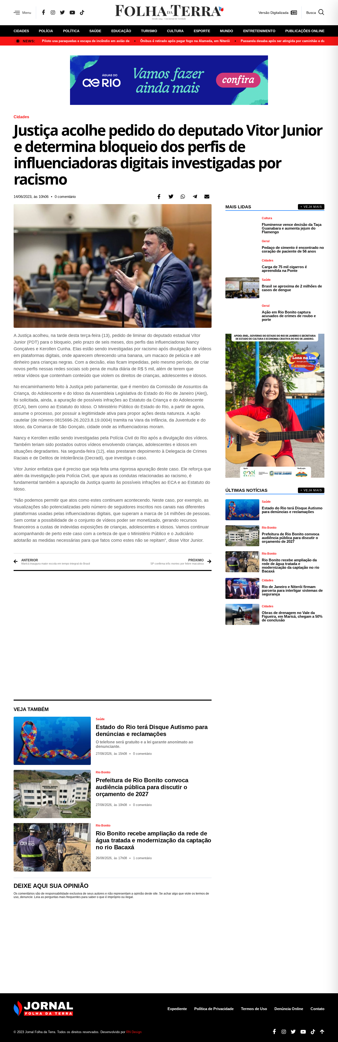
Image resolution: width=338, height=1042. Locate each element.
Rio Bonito (103, 772)
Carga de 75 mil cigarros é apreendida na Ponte (284, 269)
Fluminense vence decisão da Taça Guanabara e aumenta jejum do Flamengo (291, 228)
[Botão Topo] (320, 1031)
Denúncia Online (288, 1009)
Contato (317, 1009)
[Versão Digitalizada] (293, 12)
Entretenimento (259, 31)
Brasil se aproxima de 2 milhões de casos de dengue (292, 288)
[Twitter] (62, 12)
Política (71, 31)
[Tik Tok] (82, 12)
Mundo (226, 31)
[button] (159, 196)
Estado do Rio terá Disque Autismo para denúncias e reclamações (151, 730)
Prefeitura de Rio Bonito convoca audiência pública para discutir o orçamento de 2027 (142, 787)
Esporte (202, 31)
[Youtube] (301, 1031)
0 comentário (65, 196)
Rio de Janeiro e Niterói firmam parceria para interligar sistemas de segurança (292, 590)
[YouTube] (72, 12)
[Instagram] (53, 12)
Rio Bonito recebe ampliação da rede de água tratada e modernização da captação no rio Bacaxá (153, 840)
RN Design (134, 1032)
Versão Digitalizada (274, 13)
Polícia (46, 31)
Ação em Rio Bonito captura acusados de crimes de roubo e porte (289, 316)
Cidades (21, 31)
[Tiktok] (311, 1031)
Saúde (95, 31)
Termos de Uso (254, 1009)
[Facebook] (43, 13)
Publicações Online (304, 31)
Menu (26, 13)
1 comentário (142, 858)
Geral (265, 241)
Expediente (177, 1009)
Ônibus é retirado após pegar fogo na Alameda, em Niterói (185, 41)
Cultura (175, 31)
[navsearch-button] (312, 12)
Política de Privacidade (214, 1009)
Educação (121, 31)
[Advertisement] (113, 635)
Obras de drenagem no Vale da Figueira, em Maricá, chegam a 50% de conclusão (292, 616)
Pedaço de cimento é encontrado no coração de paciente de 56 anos (293, 249)
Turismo (149, 31)
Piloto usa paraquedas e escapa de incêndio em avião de (85, 41)
